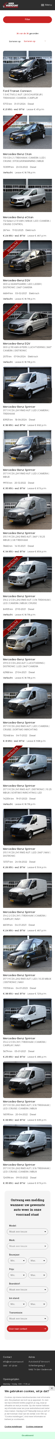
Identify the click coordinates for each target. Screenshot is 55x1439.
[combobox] (27, 1231)
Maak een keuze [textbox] (18, 1231)
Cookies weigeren (34, 1426)
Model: (12, 1225)
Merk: (12, 1240)
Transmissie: (16, 1312)
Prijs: (11, 1269)
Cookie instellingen (13, 1426)
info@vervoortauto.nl (13, 1362)
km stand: (14, 1298)
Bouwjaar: (14, 1254)
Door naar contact (18, 1328)
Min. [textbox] (13, 1260)
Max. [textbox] (33, 1260)
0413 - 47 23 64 (10, 1366)
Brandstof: (14, 1283)
